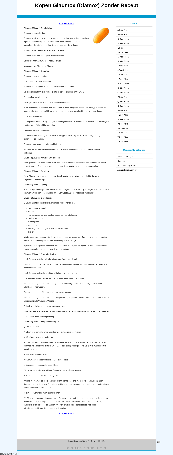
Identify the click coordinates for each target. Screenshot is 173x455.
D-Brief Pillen (123, 43)
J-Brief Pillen (122, 70)
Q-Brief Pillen (123, 102)
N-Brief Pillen (123, 88)
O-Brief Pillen (123, 93)
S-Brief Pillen (123, 110)
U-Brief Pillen (123, 119)
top (158, 442)
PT (101, 448)
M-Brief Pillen (123, 84)
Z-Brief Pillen (122, 142)
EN (80, 448)
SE (105, 448)
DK (72, 448)
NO (92, 448)
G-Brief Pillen (123, 57)
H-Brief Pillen (123, 61)
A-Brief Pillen (123, 30)
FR (88, 448)
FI (84, 448)
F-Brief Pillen (122, 52)
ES (76, 448)
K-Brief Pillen (123, 75)
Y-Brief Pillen (122, 137)
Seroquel (121, 161)
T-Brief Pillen (122, 115)
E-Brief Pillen (123, 48)
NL (97, 448)
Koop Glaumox (66, 23)
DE (67, 448)
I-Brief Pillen (122, 66)
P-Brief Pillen (123, 97)
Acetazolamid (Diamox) (127, 170)
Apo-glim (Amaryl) (125, 157)
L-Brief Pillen (122, 79)
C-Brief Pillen (123, 39)
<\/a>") (16, 454)
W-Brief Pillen (123, 128)
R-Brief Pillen (123, 106)
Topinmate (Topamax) (126, 165)
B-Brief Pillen (123, 35)
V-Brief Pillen (122, 124)
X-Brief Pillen (123, 133)
